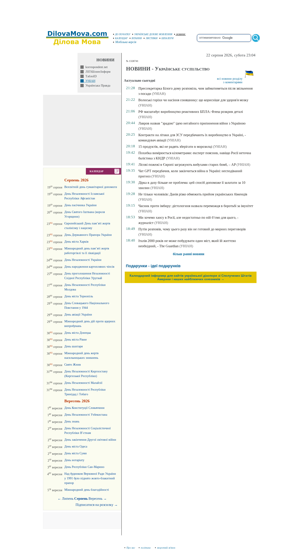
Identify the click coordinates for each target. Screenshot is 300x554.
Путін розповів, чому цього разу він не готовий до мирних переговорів (192, 229)
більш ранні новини (188, 254)
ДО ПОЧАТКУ (122, 34)
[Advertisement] (150, 13)
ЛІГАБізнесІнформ (97, 71)
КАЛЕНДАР (121, 38)
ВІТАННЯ (136, 38)
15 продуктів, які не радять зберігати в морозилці (175, 146)
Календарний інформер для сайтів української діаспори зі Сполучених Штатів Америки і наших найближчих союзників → (191, 277)
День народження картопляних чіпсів (89, 266)
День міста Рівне (75, 339)
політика (146, 547)
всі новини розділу (229, 78)
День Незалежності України (82, 260)
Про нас (131, 547)
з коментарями (232, 82)
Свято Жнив (72, 364)
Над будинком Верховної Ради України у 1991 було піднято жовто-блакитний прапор (90, 478)
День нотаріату (74, 460)
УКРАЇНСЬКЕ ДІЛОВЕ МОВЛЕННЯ (153, 34)
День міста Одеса (75, 446)
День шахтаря (73, 346)
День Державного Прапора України (88, 234)
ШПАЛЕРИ (167, 38)
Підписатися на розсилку (97, 505)
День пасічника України (80, 205)
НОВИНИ (180, 34)
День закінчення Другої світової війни (90, 439)
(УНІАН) (159, 94)
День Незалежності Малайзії (83, 382)
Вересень (95, 498)
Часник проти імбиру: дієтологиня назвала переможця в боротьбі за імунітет (195, 206)
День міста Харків (76, 241)
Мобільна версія (125, 42)
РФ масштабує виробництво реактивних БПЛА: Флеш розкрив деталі (190, 112)
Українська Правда (97, 85)
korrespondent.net (96, 67)
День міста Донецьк (77, 332)
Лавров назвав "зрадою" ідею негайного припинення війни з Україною (192, 123)
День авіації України (78, 314)
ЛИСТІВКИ (151, 38)
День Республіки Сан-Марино (84, 467)
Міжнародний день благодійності (86, 489)
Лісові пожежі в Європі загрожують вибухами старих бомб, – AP (187, 164)
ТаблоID (90, 76)
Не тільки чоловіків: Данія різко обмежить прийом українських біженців (192, 194)
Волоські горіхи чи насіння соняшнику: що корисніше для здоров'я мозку (193, 100)
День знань (71, 421)
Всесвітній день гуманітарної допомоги (90, 187)
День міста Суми (75, 453)
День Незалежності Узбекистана (85, 414)
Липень (67, 498)
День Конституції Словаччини (84, 408)
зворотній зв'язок (166, 547)
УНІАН (89, 81)
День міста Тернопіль (78, 296)
